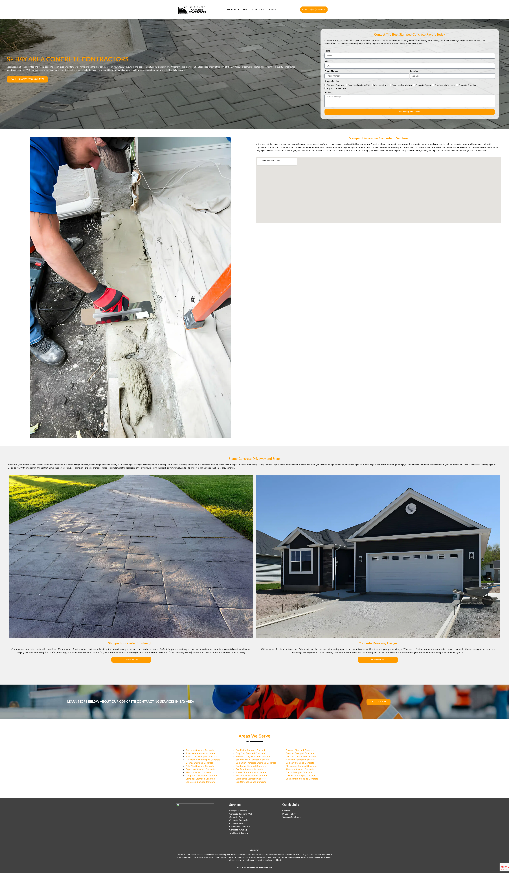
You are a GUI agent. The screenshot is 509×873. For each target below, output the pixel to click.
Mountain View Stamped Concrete (203, 759)
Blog (245, 9)
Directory (258, 9)
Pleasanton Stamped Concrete (301, 766)
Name (327, 51)
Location (414, 71)
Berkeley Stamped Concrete (300, 762)
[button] (233, 9)
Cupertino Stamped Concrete (200, 769)
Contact (273, 9)
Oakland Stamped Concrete (300, 750)
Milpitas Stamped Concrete (199, 762)
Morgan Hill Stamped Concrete (201, 775)
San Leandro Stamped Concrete (302, 778)
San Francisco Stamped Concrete (252, 759)
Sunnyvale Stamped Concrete (200, 753)
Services (231, 9)
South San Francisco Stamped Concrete (256, 762)
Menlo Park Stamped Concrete (251, 775)
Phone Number (331, 71)
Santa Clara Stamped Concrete (201, 756)
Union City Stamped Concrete (301, 775)
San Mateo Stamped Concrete (251, 750)
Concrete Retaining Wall (359, 85)
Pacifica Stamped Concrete (249, 769)
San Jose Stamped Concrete (200, 750)
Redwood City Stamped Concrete (253, 756)
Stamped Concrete (335, 85)
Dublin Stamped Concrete (299, 772)
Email (327, 61)
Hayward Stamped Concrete (300, 759)
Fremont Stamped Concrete (300, 753)
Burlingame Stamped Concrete (251, 778)
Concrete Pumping (467, 85)
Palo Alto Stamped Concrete (200, 766)
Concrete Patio (381, 85)
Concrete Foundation (402, 85)
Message (328, 92)
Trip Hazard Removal (336, 88)
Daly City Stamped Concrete (250, 753)
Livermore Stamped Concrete (301, 756)
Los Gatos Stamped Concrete (200, 782)
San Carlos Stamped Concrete (251, 782)
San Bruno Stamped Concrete (251, 766)
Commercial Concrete (445, 85)
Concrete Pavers (423, 85)
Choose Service (331, 81)
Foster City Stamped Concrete (251, 772)
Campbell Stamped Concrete (200, 778)
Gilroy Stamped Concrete (198, 772)
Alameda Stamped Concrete (300, 769)
